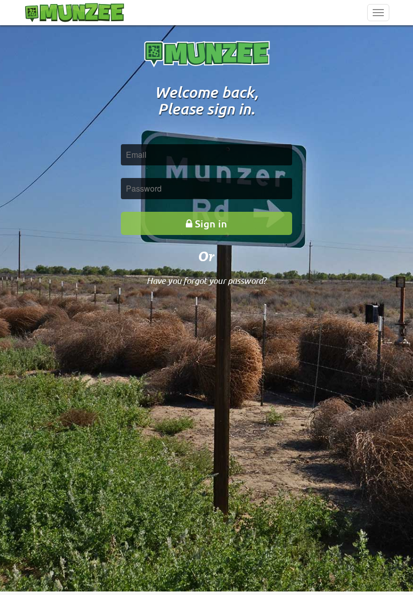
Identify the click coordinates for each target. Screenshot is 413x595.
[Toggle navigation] (378, 12)
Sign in (211, 223)
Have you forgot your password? (207, 280)
